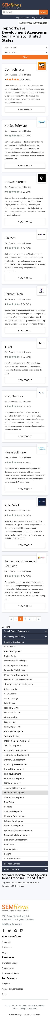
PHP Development (12, 783)
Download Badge (10, 963)
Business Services (12, 864)
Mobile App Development (16, 665)
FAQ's (5, 952)
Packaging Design (12, 726)
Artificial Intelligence (13, 731)
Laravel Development (14, 769)
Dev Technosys (15, 69)
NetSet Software (16, 125)
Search (43, 12)
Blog (4, 994)
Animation (9, 844)
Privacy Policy (15, 1014)
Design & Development (14, 642)
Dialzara (10, 238)
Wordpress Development (15, 750)
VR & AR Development (14, 778)
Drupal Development (13, 825)
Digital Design (10, 656)
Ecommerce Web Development (18, 679)
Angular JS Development (15, 788)
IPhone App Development (16, 675)
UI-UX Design (10, 693)
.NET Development (12, 745)
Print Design (10, 703)
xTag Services (14, 396)
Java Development (12, 773)
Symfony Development (14, 759)
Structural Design (12, 712)
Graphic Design (11, 698)
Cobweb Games (15, 182)
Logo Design (9, 722)
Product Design (11, 707)
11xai (8, 347)
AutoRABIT (12, 505)
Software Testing (12, 736)
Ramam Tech (14, 294)
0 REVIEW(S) (25, 136)
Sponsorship (7, 968)
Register (43, 18)
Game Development (13, 811)
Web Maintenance (12, 858)
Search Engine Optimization (16, 631)
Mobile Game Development (16, 740)
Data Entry (9, 802)
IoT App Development (14, 821)
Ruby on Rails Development (17, 835)
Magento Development (14, 816)
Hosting (7, 853)
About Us (6, 942)
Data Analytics (10, 849)
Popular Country (22, 18)
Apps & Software (11, 869)
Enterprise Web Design (15, 670)
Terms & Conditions (32, 1014)
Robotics (8, 806)
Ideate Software (15, 452)
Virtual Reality (10, 717)
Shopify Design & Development (18, 684)
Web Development (12, 651)
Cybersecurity (10, 689)
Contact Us (7, 947)
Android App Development (16, 755)
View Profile (25, 109)
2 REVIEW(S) (25, 79)
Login (34, 18)
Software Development (14, 792)
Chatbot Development (14, 797)
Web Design (9, 646)
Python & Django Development (18, 830)
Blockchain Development (15, 839)
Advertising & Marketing (14, 636)
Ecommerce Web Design (15, 660)
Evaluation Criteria (10, 973)
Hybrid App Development (16, 764)
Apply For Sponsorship (12, 989)
